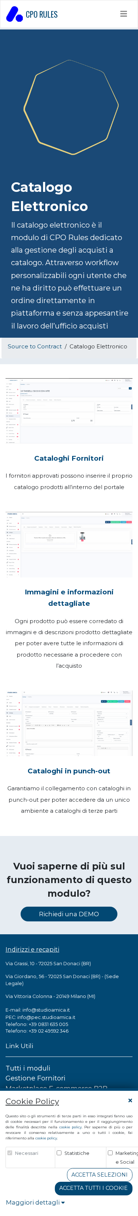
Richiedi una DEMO (69, 914)
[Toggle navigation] (124, 13)
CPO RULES (42, 14)
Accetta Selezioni (99, 1174)
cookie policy (70, 1127)
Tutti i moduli (28, 1068)
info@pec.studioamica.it (46, 1017)
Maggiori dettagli (33, 1202)
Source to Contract (35, 346)
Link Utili (19, 1046)
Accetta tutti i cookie (93, 1188)
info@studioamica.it (46, 1010)
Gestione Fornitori (36, 1078)
